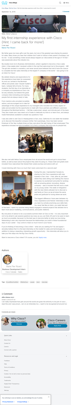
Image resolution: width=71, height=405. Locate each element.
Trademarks (7, 380)
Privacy (6, 370)
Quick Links (8, 335)
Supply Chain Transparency (11, 383)
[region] (25, 400)
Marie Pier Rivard (8, 48)
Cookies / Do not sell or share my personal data (17, 374)
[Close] (49, 397)
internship (44, 282)
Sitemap (6, 390)
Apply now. (43, 237)
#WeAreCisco (24, 282)
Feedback (7, 360)
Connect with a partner (10, 350)
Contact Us (7, 343)
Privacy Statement (7, 401)
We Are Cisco (13, 8)
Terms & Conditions (9, 367)
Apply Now (57, 325)
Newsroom (7, 387)
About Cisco (7, 340)
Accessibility (7, 377)
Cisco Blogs (13, 2)
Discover (19, 324)
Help (5, 364)
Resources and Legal (11, 356)
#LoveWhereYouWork (12, 282)
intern (38, 282)
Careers (6, 346)
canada (32, 282)
